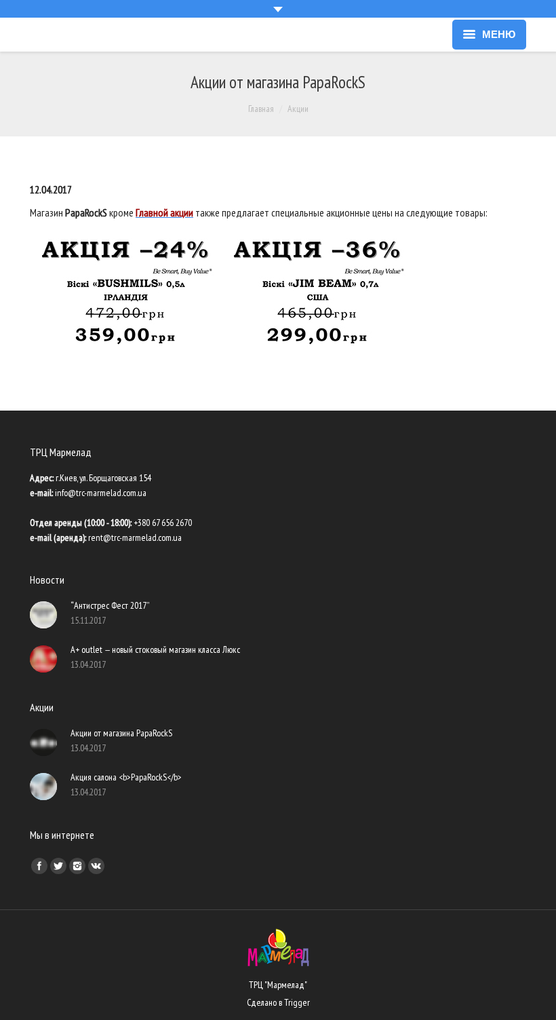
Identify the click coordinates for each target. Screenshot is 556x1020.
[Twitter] (58, 866)
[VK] (96, 866)
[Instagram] (77, 866)
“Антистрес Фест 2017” (110, 605)
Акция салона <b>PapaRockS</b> (126, 777)
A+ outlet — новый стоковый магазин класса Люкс (155, 649)
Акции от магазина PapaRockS (121, 733)
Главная (261, 108)
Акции (298, 108)
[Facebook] (39, 866)
